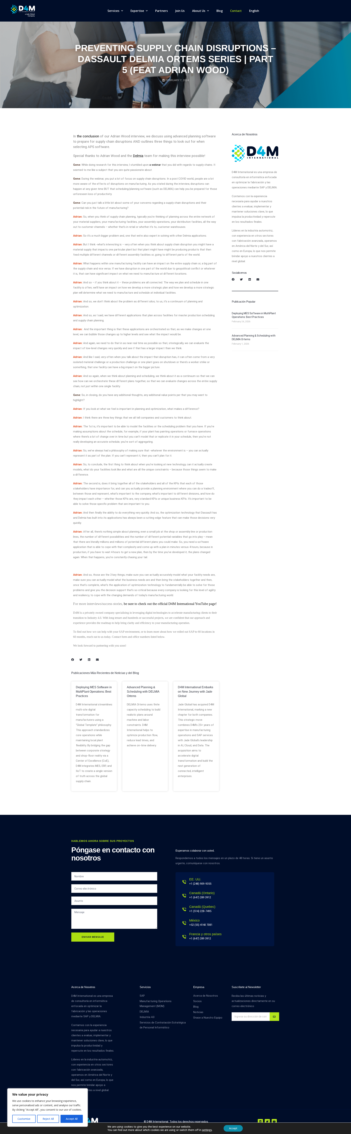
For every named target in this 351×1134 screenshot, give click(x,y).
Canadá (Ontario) (202, 893)
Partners (161, 11)
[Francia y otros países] (184, 936)
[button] (73, 660)
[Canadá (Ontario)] (184, 895)
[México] (184, 923)
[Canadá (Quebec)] (184, 909)
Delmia (138, 156)
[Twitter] (267, 1121)
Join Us (180, 11)
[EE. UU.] (184, 882)
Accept (233, 1128)
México (194, 920)
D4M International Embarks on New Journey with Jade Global (195, 692)
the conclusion (88, 136)
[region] (47, 1107)
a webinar (155, 164)
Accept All (72, 1118)
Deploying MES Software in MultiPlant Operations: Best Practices (94, 692)
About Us (198, 11)
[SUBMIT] (274, 1016)
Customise (24, 1118)
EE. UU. (195, 879)
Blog (219, 11)
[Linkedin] (260, 1121)
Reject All (48, 1118)
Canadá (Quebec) (202, 907)
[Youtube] (274, 1121)
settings (207, 1130)
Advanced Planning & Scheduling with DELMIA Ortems (143, 692)
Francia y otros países (205, 934)
